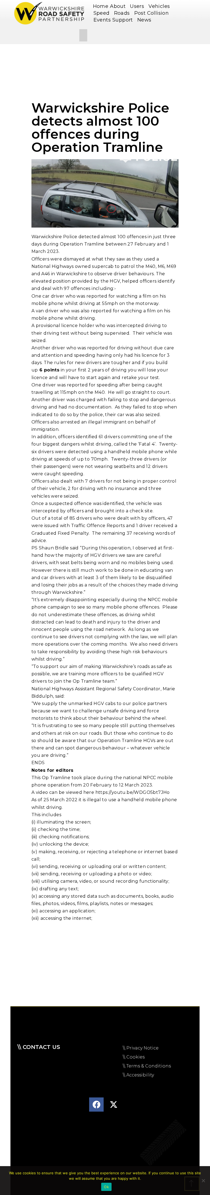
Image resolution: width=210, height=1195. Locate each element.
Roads (122, 13)
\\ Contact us (39, 1047)
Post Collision (151, 13)
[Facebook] (96, 1104)
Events (102, 20)
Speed (102, 13)
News (144, 20)
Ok (106, 1187)
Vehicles (159, 6)
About (118, 6)
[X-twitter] (114, 1104)
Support (122, 20)
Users (137, 6)
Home (101, 6)
